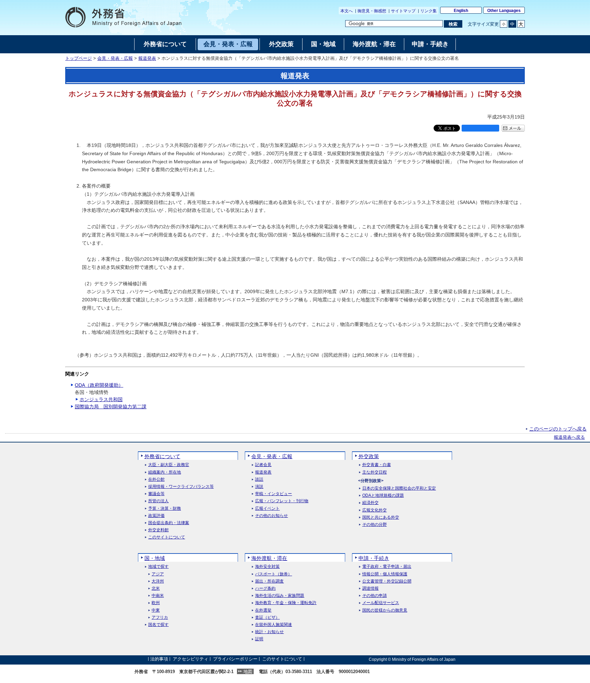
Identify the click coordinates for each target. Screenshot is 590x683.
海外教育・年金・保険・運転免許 (286, 603)
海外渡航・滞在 (269, 558)
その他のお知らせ (271, 516)
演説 (259, 486)
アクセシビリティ (190, 659)
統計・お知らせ (269, 632)
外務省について (162, 456)
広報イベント (267, 508)
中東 (156, 610)
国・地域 (154, 558)
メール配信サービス (380, 603)
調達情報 (370, 588)
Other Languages (504, 10)
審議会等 (156, 494)
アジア (158, 574)
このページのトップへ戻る (558, 428)
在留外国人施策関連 (273, 625)
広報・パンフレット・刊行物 (281, 501)
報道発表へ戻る (569, 437)
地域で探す (158, 566)
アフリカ (160, 617)
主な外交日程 (374, 472)
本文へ (346, 11)
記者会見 (263, 465)
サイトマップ (403, 11)
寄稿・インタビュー (273, 494)
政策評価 (156, 516)
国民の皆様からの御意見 (384, 610)
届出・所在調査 (269, 581)
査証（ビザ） (267, 617)
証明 (259, 639)
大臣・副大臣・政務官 (168, 465)
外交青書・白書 (376, 465)
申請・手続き (374, 558)
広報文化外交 (374, 510)
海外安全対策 (267, 566)
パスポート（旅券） (273, 574)
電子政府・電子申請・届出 (386, 566)
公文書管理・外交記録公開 (386, 581)
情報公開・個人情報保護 (384, 574)
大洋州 (158, 581)
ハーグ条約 (265, 588)
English (461, 10)
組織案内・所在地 (164, 472)
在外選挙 (263, 610)
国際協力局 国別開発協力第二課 (110, 406)
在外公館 (156, 479)
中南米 (158, 595)
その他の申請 (374, 595)
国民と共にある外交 (380, 517)
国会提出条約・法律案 (168, 523)
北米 (156, 588)
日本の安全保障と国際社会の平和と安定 (399, 488)
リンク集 (428, 11)
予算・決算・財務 (164, 508)
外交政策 (369, 456)
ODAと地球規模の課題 (383, 495)
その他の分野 (374, 524)
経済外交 (370, 503)
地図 (247, 671)
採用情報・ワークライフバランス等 (181, 486)
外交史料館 (158, 530)
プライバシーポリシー (235, 659)
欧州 (156, 603)
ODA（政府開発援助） (99, 385)
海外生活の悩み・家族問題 (279, 595)
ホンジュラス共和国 (101, 399)
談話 (259, 479)
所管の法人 (158, 501)
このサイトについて (166, 537)
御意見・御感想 (371, 11)
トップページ (78, 58)
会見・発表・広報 (115, 58)
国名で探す (158, 625)
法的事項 (159, 659)
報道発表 (147, 58)
